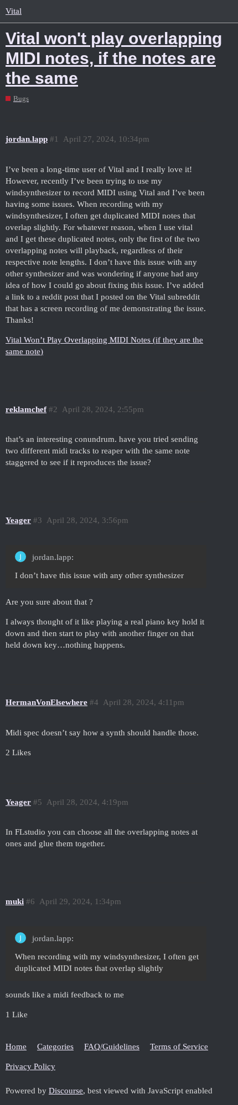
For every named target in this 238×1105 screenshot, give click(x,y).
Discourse (66, 1090)
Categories (55, 1046)
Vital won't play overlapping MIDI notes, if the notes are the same (114, 58)
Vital (14, 11)
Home (16, 1046)
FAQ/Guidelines (111, 1046)
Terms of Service (179, 1046)
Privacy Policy (30, 1066)
